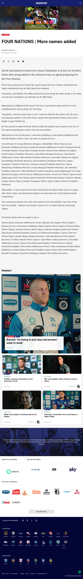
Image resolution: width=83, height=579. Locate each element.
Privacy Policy (14, 573)
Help (27, 573)
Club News (5, 34)
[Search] (80, 3)
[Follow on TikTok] (23, 520)
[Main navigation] (3, 3)
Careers (22, 573)
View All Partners (41, 512)
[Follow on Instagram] (36, 520)
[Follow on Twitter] (32, 520)
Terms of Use (5, 573)
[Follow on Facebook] (27, 520)
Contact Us (33, 573)
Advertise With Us (42, 573)
